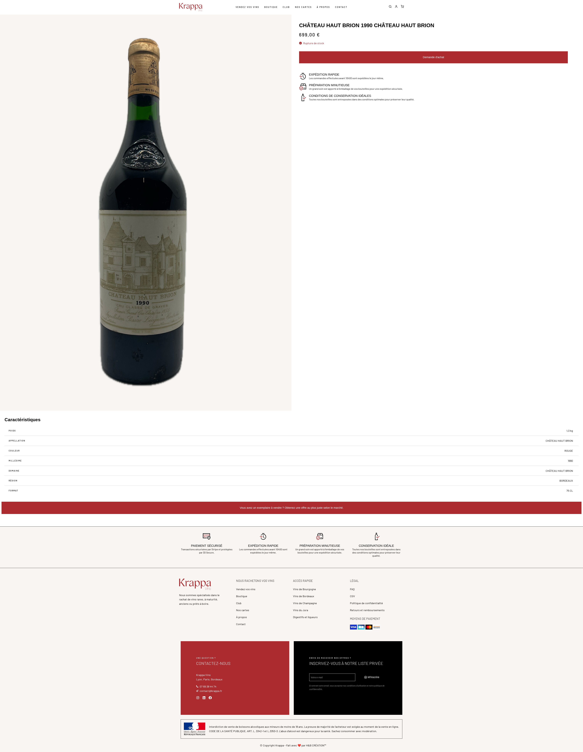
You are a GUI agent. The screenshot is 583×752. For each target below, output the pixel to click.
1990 (570, 460)
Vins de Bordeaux (303, 596)
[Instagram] (197, 697)
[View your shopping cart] (402, 7)
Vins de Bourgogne (304, 589)
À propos (323, 7)
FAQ (352, 589)
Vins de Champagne (305, 603)
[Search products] (390, 7)
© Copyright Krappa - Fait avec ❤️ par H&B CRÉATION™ (293, 745)
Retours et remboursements (367, 610)
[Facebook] (210, 697)
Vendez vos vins (247, 7)
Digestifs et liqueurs (305, 617)
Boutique (271, 7)
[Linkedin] (204, 697)
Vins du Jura (300, 610)
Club (286, 7)
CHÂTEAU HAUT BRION (559, 440)
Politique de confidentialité (366, 603)
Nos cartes (303, 7)
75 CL (569, 490)
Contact (341, 7)
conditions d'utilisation (356, 685)
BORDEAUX (566, 480)
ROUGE (568, 450)
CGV (352, 596)
